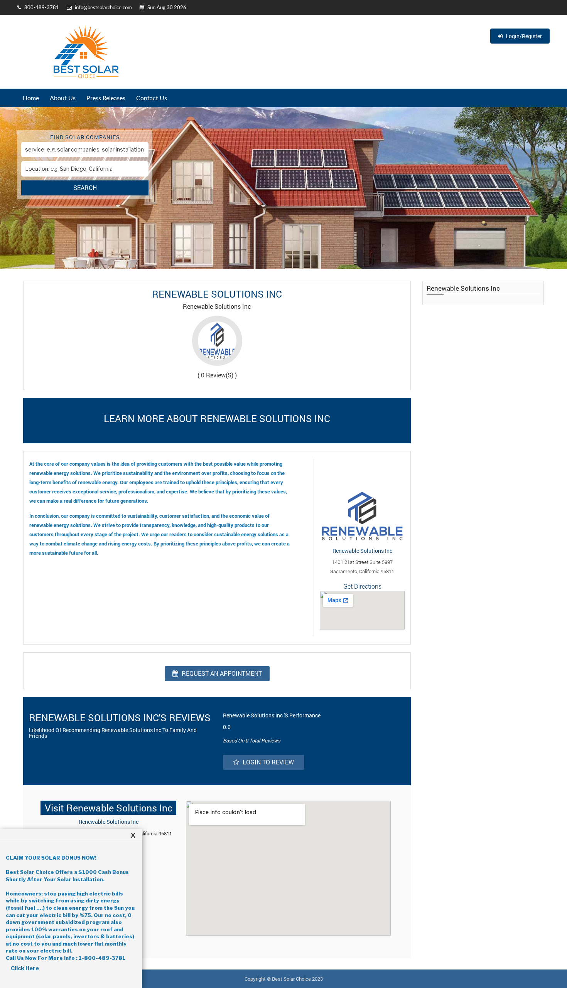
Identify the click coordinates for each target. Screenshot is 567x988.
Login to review (267, 762)
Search (85, 187)
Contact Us (151, 97)
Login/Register (523, 36)
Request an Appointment (221, 673)
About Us (63, 97)
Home (31, 97)
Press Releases (105, 97)
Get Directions (362, 586)
